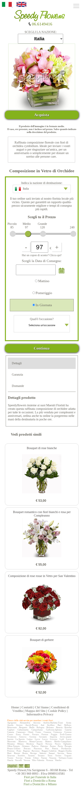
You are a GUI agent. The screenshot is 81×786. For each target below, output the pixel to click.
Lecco (45, 739)
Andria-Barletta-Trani (53, 722)
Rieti (9, 753)
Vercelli (18, 760)
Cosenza (47, 732)
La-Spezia (20, 739)
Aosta (68, 722)
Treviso (19, 758)
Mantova (22, 741)
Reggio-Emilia (65, 751)
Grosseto (43, 737)
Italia (26, 188)
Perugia (68, 746)
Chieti (30, 732)
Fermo (26, 734)
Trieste (28, 758)
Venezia (52, 758)
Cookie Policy (57, 710)
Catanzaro (21, 732)
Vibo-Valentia (38, 760)
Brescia (59, 727)
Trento (10, 758)
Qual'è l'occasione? (42, 319)
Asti (42, 725)
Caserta (68, 730)
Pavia (60, 746)
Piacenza (38, 748)
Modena (30, 744)
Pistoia (55, 748)
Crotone (68, 732)
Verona (27, 760)
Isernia (10, 739)
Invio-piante (65, 737)
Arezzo (19, 725)
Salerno (43, 753)
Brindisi (68, 727)
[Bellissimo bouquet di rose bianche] (42, 474)
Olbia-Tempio (13, 746)
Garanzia (17, 374)
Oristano (26, 746)
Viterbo (58, 760)
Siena (69, 753)
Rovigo (33, 753)
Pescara (27, 748)
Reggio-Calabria (49, 751)
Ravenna (36, 751)
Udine (36, 758)
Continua (42, 348)
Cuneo (10, 734)
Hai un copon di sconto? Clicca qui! (42, 255)
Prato (19, 751)
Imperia (53, 737)
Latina (29, 739)
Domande (18, 386)
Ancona (36, 722)
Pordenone (66, 748)
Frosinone (11, 737)
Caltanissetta (23, 730)
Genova (22, 737)
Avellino (51, 725)
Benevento (12, 727)
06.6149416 (41, 24)
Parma (53, 746)
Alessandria (25, 722)
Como (38, 732)
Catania (10, 732)
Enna (18, 734)
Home (15, 707)
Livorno (53, 739)
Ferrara (35, 734)
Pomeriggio (44, 293)
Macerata (11, 741)
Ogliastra (67, 744)
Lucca (69, 739)
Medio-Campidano (62, 741)
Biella (31, 727)
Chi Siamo (42, 707)
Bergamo (23, 727)
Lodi (62, 739)
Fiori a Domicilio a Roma (40, 780)
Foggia (54, 734)
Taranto (31, 755)
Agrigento (12, 722)
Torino (58, 755)
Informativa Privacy (40, 714)
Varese (44, 758)
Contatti (26, 707)
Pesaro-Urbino (13, 748)
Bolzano (50, 727)
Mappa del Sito (35, 710)
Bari (59, 725)
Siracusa (11, 755)
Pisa (47, 748)
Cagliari (10, 730)
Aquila (10, 725)
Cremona (57, 732)
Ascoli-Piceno (31, 725)
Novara (48, 744)
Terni (50, 755)
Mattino (43, 281)
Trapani (67, 755)
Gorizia (32, 737)
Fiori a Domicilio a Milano (40, 784)
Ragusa (26, 751)
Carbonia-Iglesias (54, 730)
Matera (48, 741)
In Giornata (44, 305)
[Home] (40, 14)
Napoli (40, 744)
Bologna (40, 727)
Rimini (17, 753)
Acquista (41, 115)
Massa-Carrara (35, 741)
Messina (11, 744)
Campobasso (37, 730)
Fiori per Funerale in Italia (40, 777)
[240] (73, 234)
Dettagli (17, 363)
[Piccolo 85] (13, 234)
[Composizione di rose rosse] (42, 602)
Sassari (52, 753)
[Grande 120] (43, 234)
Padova (35, 746)
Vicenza (49, 760)
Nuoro (58, 744)
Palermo (44, 746)
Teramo (41, 755)
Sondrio (21, 755)
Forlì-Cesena (65, 734)
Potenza (10, 751)
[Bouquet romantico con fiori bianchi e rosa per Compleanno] (42, 538)
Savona (60, 753)
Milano (20, 744)
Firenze (44, 734)
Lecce (37, 739)
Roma (25, 753)
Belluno (67, 725)
